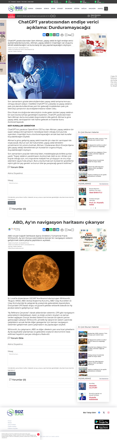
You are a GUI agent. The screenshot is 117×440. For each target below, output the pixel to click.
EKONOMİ (68, 8)
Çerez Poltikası (12, 424)
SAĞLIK (84, 8)
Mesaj (10, 180)
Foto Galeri (24, 1)
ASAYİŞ (100, 8)
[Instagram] (108, 412)
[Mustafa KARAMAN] (82, 396)
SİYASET (60, 8)
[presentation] (51, 16)
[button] (79, 198)
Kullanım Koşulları (13, 428)
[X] (104, 412)
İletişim (10, 422)
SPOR (53, 8)
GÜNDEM (38, 8)
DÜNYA (46, 8)
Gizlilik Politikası (12, 426)
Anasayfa (13, 1)
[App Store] (97, 427)
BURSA (30, 8)
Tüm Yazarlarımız (103, 183)
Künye (9, 420)
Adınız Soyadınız (15, 173)
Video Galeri (31, 1)
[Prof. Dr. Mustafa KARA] (82, 201)
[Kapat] (38, 434)
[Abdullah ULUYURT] (82, 386)
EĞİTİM (76, 8)
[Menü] (9, 2)
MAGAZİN (92, 8)
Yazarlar (18, 1)
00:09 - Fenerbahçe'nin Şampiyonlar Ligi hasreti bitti (34, 16)
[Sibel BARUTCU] (82, 191)
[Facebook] (99, 412)
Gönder (11, 203)
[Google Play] (97, 422)
